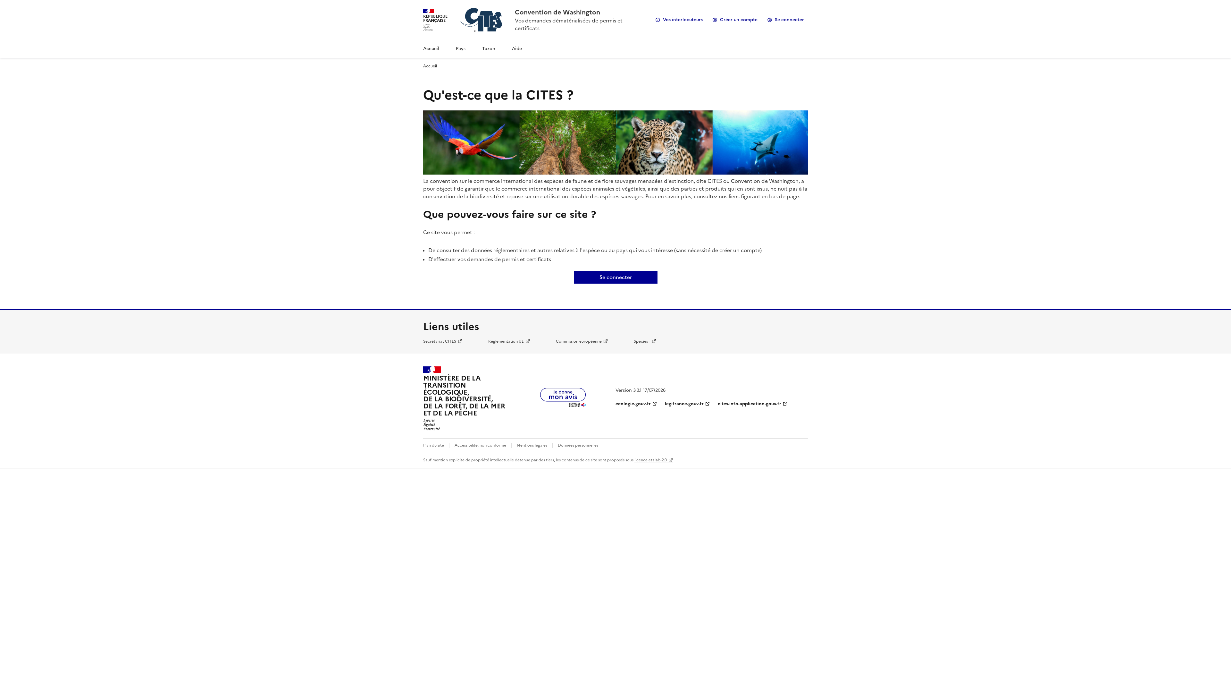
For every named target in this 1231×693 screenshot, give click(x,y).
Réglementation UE (506, 341)
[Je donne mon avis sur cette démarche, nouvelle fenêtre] (563, 405)
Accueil (431, 48)
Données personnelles (578, 445)
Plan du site (433, 445)
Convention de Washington (557, 12)
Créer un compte (739, 19)
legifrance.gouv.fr (684, 403)
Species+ (642, 341)
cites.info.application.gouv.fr (749, 403)
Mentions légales (532, 445)
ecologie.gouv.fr (633, 403)
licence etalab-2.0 (650, 460)
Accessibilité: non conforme (480, 445)
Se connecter (789, 19)
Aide (517, 48)
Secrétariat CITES (439, 341)
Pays (460, 48)
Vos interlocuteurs (683, 19)
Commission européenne (579, 341)
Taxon (488, 48)
